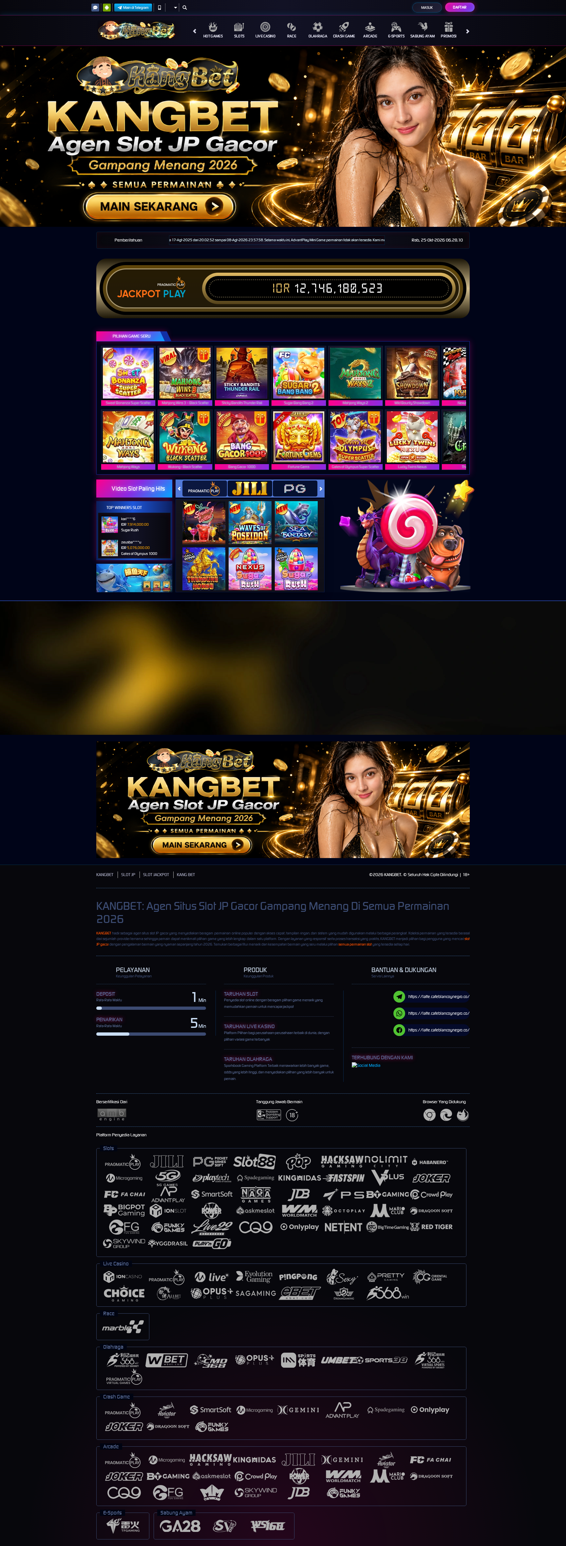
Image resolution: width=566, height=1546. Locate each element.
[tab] (204, 488)
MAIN (132, 373)
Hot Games (213, 36)
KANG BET (186, 874)
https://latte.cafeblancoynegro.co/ (439, 996)
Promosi (448, 36)
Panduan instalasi (540, 679)
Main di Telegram (136, 7)
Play (174, 294)
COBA (208, 516)
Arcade (370, 36)
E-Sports (396, 36)
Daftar (459, 7)
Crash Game (344, 36)
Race (291, 36)
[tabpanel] (283, 136)
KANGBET (104, 874)
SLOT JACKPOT (156, 874)
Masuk (427, 7)
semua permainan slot (355, 944)
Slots (239, 36)
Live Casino (265, 36)
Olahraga (318, 36)
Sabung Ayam (422, 36)
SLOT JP (128, 874)
